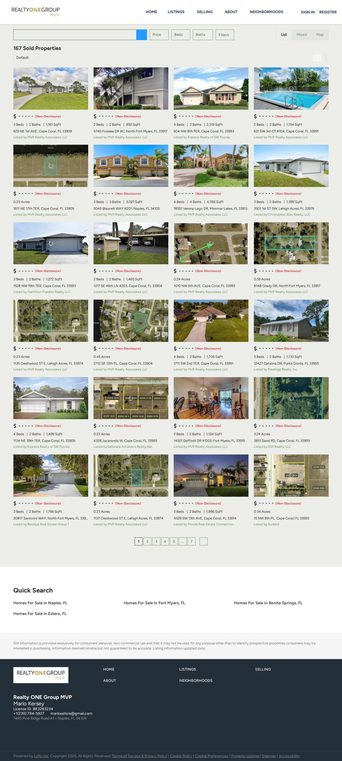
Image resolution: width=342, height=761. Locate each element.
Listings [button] (176, 12)
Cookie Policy (181, 756)
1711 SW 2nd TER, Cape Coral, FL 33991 (203, 363)
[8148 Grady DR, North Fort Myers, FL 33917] (291, 243)
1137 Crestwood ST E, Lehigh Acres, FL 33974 (128, 518)
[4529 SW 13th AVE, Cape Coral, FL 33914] (211, 475)
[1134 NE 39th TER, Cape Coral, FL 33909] (50, 398)
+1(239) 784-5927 (28, 713)
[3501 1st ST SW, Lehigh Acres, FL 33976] (291, 166)
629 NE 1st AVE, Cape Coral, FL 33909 (42, 131)
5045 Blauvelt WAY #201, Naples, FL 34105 (127, 208)
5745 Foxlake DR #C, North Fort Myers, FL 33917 (131, 131)
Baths (200, 34)
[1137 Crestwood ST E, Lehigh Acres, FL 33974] (131, 475)
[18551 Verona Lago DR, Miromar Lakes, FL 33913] (211, 166)
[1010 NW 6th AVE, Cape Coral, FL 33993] (211, 243)
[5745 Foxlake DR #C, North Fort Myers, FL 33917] (131, 88)
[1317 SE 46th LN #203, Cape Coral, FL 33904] (131, 243)
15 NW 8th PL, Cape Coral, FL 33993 (281, 518)
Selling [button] (204, 12)
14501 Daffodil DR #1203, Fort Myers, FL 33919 (209, 441)
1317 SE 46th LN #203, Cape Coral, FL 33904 (128, 286)
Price (157, 34)
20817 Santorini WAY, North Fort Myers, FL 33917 (51, 518)
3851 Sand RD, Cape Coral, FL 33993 (282, 441)
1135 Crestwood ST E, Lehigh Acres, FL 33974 (48, 363)
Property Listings (245, 756)
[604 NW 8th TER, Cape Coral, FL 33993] (211, 88)
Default (22, 57)
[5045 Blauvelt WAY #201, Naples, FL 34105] (131, 166)
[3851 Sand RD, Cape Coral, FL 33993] (291, 398)
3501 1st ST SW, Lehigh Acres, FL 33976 (284, 208)
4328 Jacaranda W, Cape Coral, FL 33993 (125, 441)
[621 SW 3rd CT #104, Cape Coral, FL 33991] (291, 88)
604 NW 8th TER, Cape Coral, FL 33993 (204, 131)
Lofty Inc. (41, 756)
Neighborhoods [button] (266, 12)
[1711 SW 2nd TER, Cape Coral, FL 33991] (211, 321)
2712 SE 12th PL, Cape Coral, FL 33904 (123, 363)
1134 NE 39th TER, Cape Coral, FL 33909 (44, 441)
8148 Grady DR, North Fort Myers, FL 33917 (287, 286)
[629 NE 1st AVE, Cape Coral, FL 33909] (50, 88)
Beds (178, 34)
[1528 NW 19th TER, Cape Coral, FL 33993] (50, 243)
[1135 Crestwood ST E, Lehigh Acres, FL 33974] (50, 321)
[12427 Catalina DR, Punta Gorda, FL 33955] (291, 321)
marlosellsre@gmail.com (71, 713)
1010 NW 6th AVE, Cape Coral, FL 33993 (204, 286)
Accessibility (289, 756)
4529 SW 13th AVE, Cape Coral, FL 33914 (205, 518)
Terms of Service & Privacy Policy (139, 756)
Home (151, 12)
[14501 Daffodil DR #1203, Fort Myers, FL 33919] (211, 398)
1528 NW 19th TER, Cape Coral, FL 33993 (44, 286)
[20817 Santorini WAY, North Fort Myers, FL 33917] (50, 475)
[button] (141, 34)
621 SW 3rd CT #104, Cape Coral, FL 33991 (286, 131)
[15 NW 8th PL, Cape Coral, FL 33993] (291, 475)
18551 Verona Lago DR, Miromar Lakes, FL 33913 (210, 208)
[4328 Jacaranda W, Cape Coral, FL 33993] (131, 398)
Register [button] (328, 12)
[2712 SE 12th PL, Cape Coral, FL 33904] (131, 321)
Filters (224, 35)
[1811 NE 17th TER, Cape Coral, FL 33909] (50, 166)
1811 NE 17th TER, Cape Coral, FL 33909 (43, 208)
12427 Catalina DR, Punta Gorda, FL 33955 (286, 363)
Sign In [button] (308, 12)
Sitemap (269, 756)
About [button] (231, 12)
